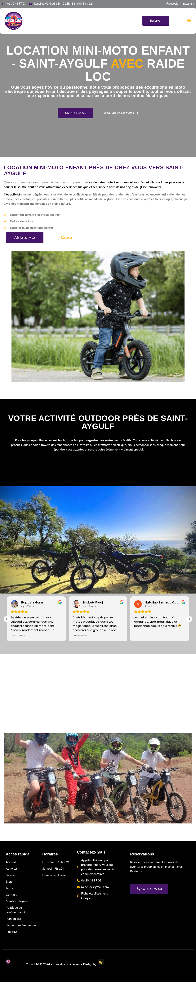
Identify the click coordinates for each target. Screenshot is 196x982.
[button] (189, 619)
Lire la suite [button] (18, 635)
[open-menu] (189, 20)
